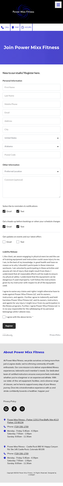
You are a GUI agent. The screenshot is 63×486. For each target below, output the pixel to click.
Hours (27, 27)
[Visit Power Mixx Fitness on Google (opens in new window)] (6, 408)
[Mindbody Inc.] (8, 335)
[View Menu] (58, 4)
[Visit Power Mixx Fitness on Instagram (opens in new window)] (22, 408)
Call (6, 27)
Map (17, 27)
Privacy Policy (55, 335)
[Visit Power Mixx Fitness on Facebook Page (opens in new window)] (14, 408)
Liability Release (10, 251)
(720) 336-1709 (21, 426)
